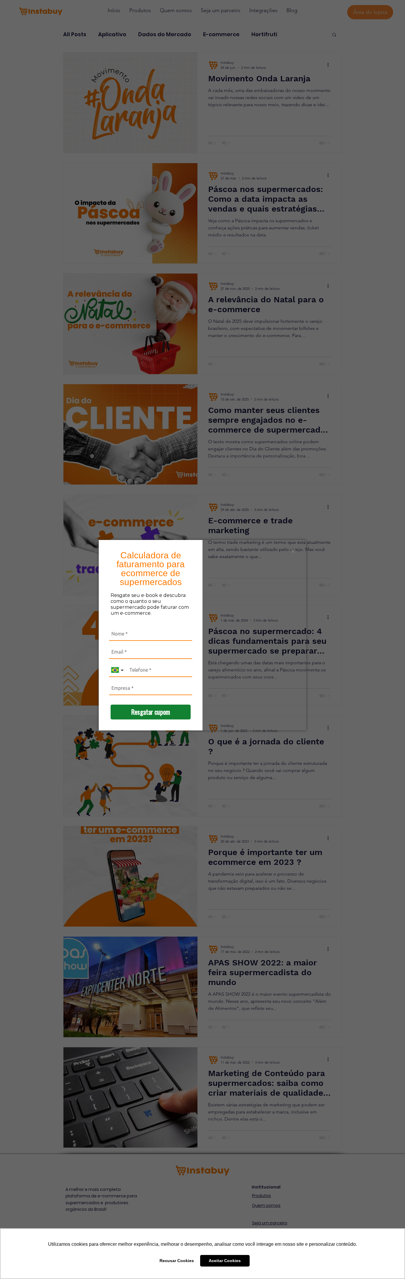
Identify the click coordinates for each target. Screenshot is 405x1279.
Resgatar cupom (150, 711)
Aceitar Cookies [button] (225, 1260)
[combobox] (118, 670)
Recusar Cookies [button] (177, 1260)
